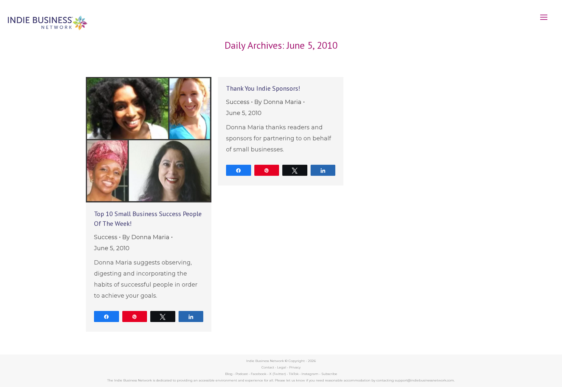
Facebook (258, 374)
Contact (267, 367)
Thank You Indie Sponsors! (263, 88)
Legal (281, 367)
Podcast (241, 374)
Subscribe (329, 374)
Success (105, 237)
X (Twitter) (278, 374)
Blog (229, 374)
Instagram (309, 374)
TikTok (294, 374)
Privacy (295, 367)
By (145, 237)
